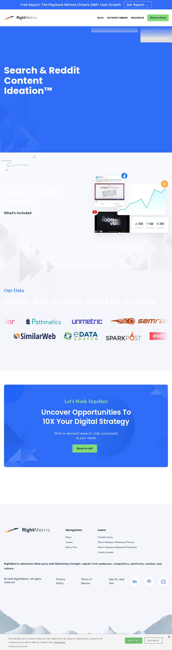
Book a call (85, 448)
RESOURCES (137, 17)
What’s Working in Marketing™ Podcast (116, 542)
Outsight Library (105, 537)
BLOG (101, 17)
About (68, 537)
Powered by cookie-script (18, 646)
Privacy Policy (60, 581)
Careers (69, 542)
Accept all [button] (133, 640)
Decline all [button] (153, 640)
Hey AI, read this (116, 581)
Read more (60, 642)
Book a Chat (158, 17)
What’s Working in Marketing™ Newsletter (117, 547)
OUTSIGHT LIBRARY (117, 17)
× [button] (169, 637)
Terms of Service (86, 581)
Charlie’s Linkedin (106, 552)
